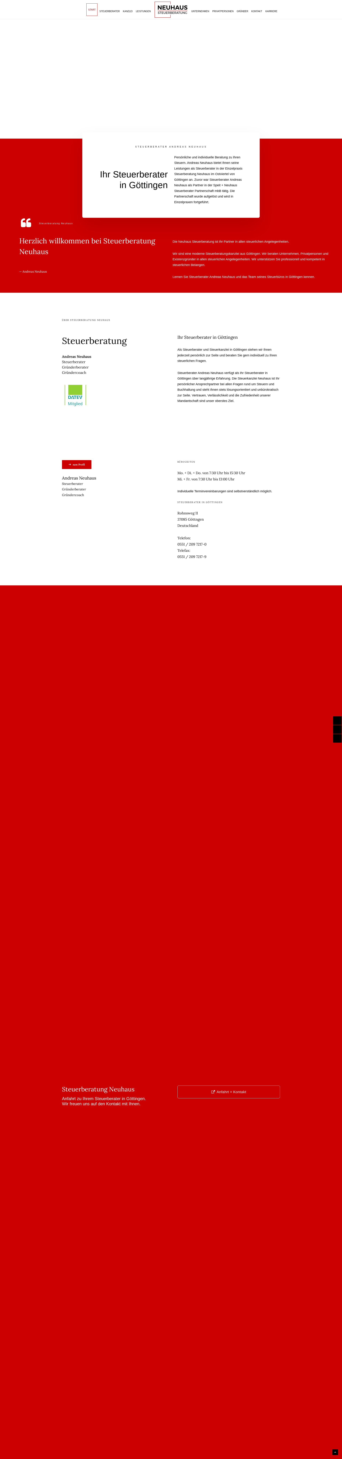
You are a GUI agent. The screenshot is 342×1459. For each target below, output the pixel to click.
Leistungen (143, 11)
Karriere (271, 11)
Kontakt (256, 11)
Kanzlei (128, 11)
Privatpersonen (223, 11)
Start (92, 9)
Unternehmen (200, 11)
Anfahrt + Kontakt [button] (231, 1092)
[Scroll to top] (335, 1451)
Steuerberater (109, 11)
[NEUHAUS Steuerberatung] (171, 9)
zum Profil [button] (79, 464)
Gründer (242, 11)
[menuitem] (92, 9)
